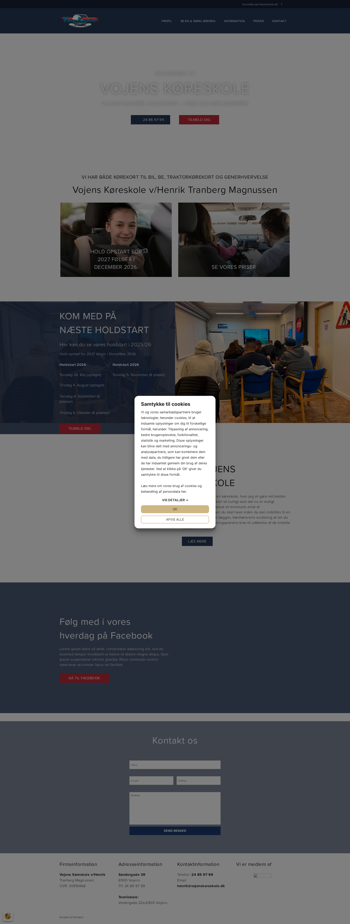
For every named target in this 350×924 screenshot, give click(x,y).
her (183, 491)
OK (175, 509)
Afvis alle (175, 519)
